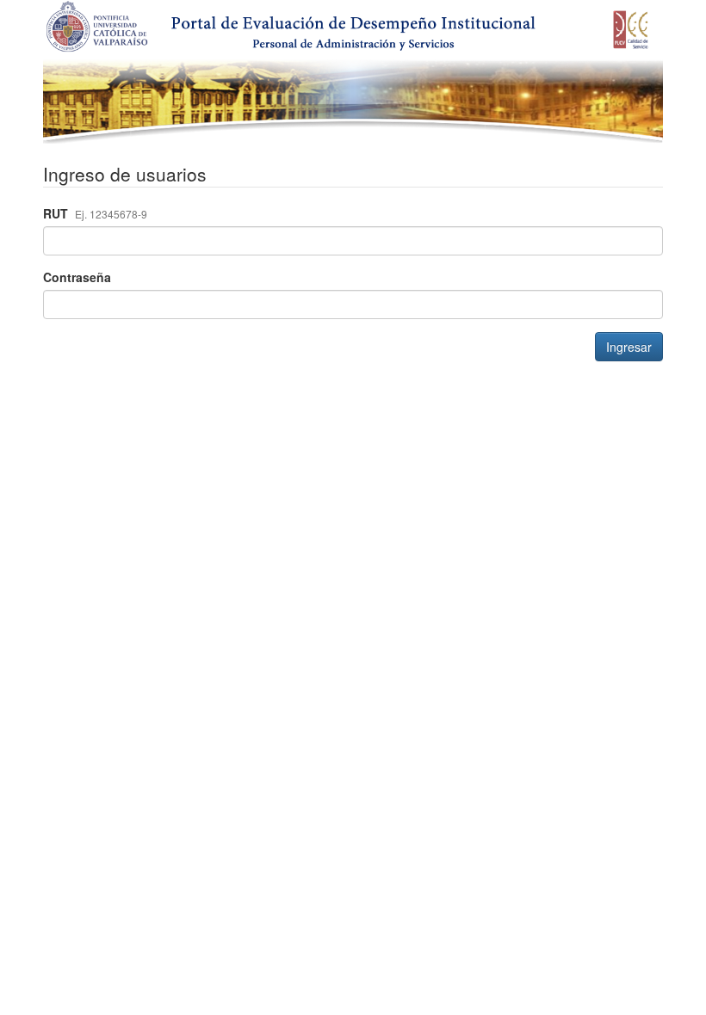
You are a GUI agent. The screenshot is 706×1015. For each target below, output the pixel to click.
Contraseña (77, 277)
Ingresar (629, 346)
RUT (95, 213)
